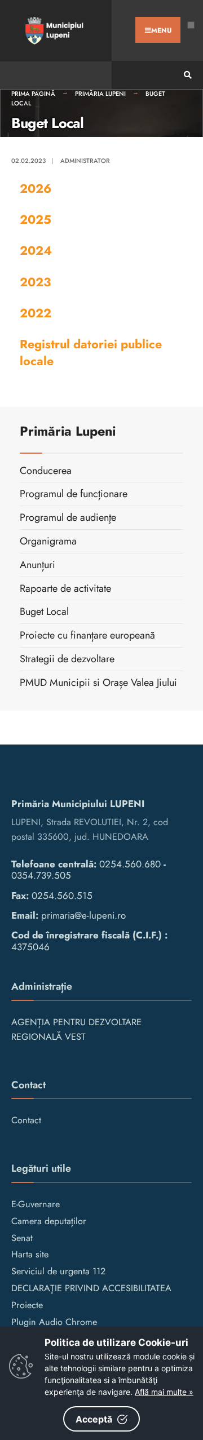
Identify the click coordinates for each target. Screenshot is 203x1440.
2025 (35, 219)
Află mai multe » (164, 1392)
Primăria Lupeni (100, 93)
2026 (35, 188)
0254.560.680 (130, 864)
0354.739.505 (41, 875)
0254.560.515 (62, 895)
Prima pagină (33, 93)
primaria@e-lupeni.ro (83, 915)
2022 (35, 313)
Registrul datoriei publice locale (91, 352)
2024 (36, 250)
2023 (35, 282)
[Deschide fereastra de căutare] (186, 75)
